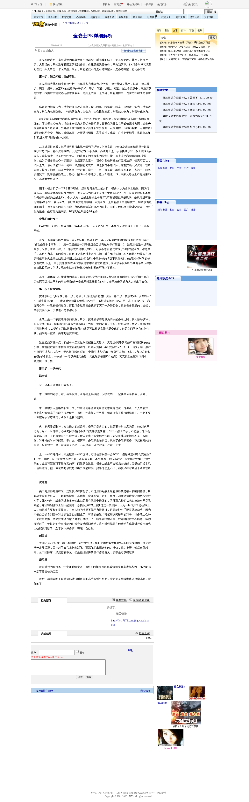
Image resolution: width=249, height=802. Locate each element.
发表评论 (127, 45)
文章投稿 (208, 17)
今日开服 (148, 4)
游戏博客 (72, 11)
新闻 (163, 42)
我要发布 (145, 690)
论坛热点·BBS (165, 278)
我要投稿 (121, 600)
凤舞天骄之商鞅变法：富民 (178, 109)
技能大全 (166, 17)
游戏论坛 (194, 17)
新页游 (117, 4)
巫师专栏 (109, 17)
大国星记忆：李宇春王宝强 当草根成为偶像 (191, 59)
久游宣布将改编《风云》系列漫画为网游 (189, 42)
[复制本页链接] (133, 51)
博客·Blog (163, 202)
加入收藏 (94, 45)
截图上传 (116, 45)
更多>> (149, 638)
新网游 (106, 4)
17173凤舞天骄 (71, 23)
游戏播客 (84, 11)
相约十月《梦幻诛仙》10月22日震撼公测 (189, 46)
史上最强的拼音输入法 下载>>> (47, 657)
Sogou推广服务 (45, 690)
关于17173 (95, 793)
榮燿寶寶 (200, 357)
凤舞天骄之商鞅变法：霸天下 (180, 97)
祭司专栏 (137, 17)
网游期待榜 (121, 11)
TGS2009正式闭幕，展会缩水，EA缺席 (188, 55)
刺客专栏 (123, 17)
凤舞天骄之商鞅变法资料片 (178, 127)
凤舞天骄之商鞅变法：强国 (178, 103)
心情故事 (81, 17)
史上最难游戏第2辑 (202, 270)
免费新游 (50, 11)
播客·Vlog (163, 160)
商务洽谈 (129, 793)
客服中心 (150, 793)
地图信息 (152, 17)
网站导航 (57, 4)
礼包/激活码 (133, 4)
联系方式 (140, 793)
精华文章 (180, 17)
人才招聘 (107, 793)
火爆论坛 (61, 11)
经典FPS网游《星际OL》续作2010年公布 (189, 51)
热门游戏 (193, 4)
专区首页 (38, 17)
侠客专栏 (95, 17)
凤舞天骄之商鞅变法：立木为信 (181, 116)
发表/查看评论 (141, 600)
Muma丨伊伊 (170, 748)
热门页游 (162, 4)
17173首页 (36, 4)
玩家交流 (66, 17)
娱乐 (163, 59)
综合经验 (52, 17)
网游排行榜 (108, 11)
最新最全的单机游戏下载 (185, 726)
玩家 (162, 332)
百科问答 (95, 11)
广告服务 (118, 793)
